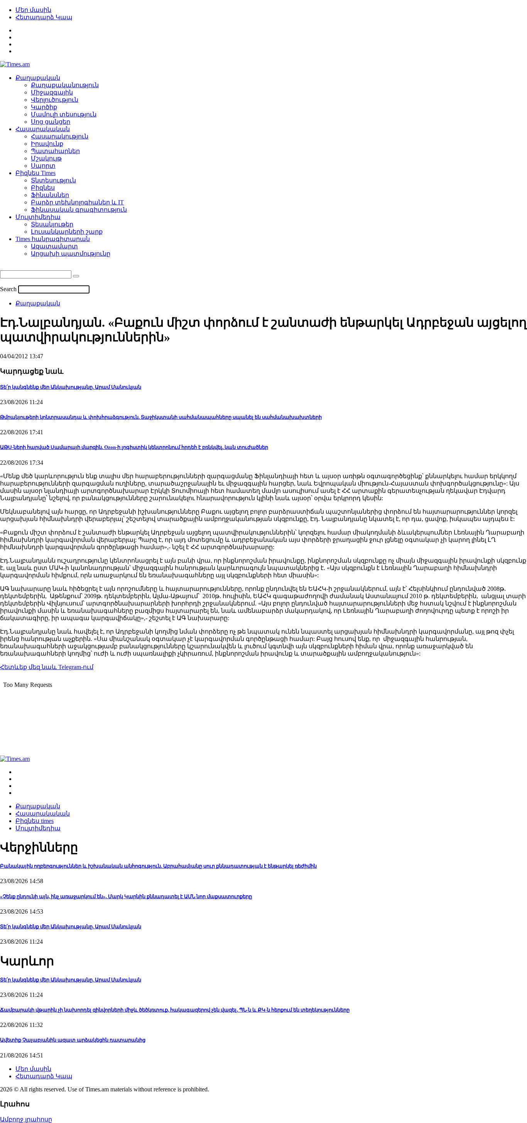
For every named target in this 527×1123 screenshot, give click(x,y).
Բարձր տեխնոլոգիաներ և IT (77, 202)
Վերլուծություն (54, 99)
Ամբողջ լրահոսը (26, 1119)
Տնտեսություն (53, 180)
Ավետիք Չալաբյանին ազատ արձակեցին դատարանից (72, 1040)
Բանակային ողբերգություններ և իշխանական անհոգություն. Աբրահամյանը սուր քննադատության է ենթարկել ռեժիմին (158, 866)
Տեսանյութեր (52, 224)
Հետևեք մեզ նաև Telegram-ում (46, 667)
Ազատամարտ (54, 246)
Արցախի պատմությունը (70, 253)
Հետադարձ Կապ (44, 17)
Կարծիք (44, 107)
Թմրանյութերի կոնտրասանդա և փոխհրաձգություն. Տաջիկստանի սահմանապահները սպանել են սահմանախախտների (161, 417)
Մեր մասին (33, 10)
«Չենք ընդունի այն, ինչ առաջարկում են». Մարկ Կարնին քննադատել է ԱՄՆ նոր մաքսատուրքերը (126, 896)
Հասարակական (42, 129)
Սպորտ (43, 165)
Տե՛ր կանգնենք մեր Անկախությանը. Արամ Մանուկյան (70, 387)
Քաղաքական (37, 77)
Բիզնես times (34, 821)
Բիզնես (43, 187)
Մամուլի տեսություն (63, 114)
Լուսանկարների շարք (67, 231)
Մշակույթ (46, 158)
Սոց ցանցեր (50, 121)
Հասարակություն (59, 136)
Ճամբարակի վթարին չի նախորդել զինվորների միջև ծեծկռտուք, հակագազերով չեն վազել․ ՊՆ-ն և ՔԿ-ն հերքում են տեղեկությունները (175, 1010)
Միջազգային (52, 92)
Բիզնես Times (35, 173)
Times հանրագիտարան (52, 239)
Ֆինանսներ (50, 195)
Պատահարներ (55, 151)
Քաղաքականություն (65, 85)
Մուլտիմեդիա (38, 217)
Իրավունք (47, 143)
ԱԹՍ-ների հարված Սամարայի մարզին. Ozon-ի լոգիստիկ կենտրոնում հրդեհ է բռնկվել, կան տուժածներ (134, 447)
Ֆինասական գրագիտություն (79, 209)
